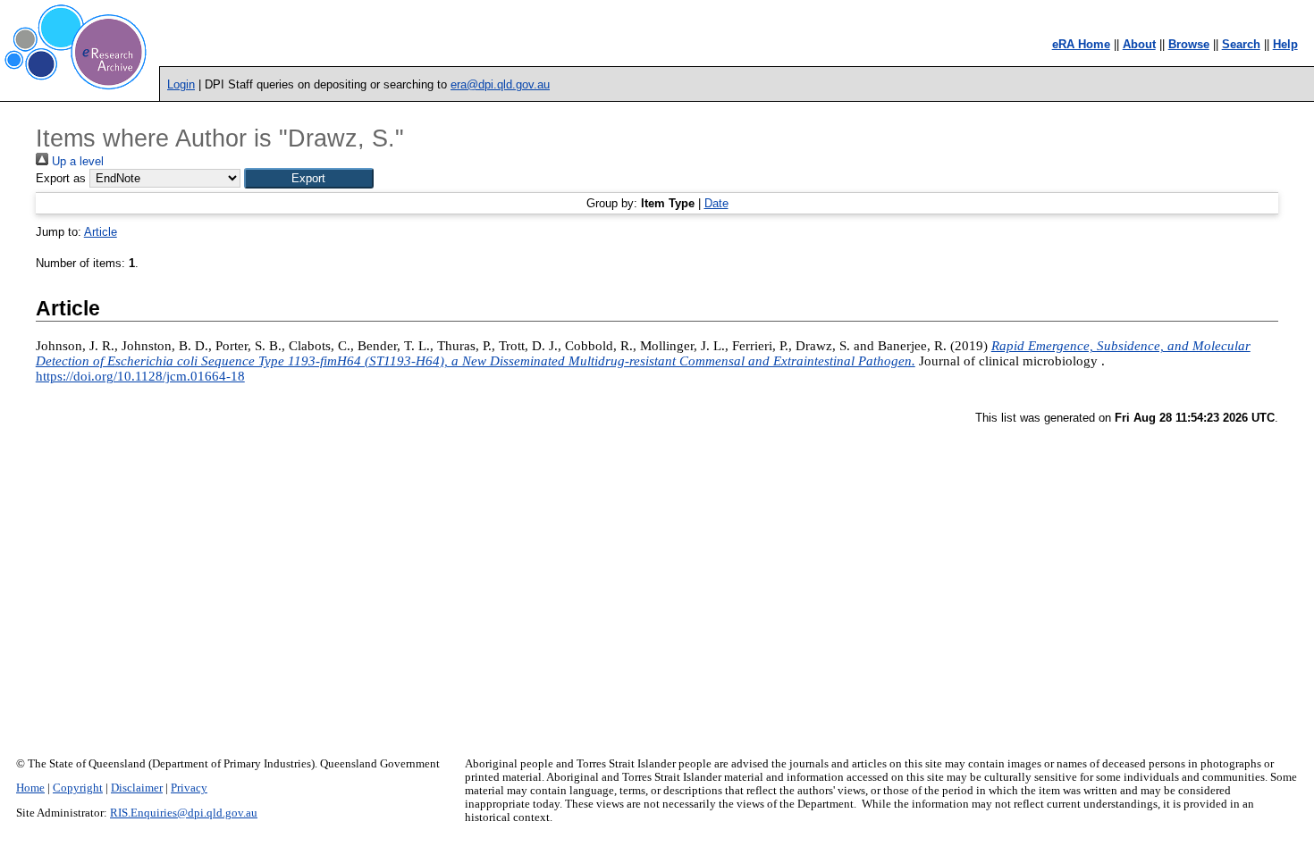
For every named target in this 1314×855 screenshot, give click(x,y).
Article (100, 232)
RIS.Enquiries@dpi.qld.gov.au (183, 813)
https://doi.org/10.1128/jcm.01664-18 (140, 376)
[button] (309, 178)
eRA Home (1081, 44)
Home (30, 788)
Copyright (78, 788)
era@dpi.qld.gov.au (500, 84)
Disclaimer (137, 788)
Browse (1188, 44)
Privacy (189, 788)
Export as (61, 178)
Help (1285, 44)
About (1139, 44)
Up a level (76, 161)
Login (181, 84)
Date (716, 203)
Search (1241, 44)
